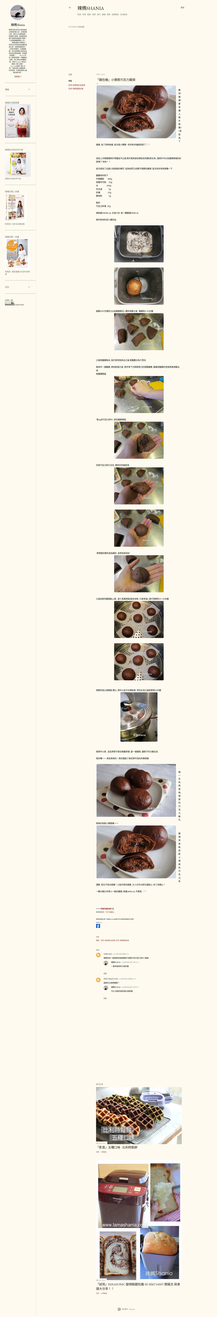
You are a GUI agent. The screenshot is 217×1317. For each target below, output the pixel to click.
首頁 (79, 14)
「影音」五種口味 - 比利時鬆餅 (116, 1147)
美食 (108, 14)
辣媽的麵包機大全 (107, 909)
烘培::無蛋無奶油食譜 (76, 85)
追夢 (94, 14)
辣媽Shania (90, 8)
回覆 (105, 974)
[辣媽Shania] (98, 927)
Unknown (108, 954)
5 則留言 (104, 1152)
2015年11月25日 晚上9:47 (127, 979)
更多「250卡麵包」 (108, 912)
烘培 (84, 14)
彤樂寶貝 (115, 14)
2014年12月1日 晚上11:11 (121, 954)
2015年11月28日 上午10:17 (130, 962)
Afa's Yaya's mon (111, 979)
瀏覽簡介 (17, 76)
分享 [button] (70, 74)
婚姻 (103, 14)
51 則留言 (104, 1293)
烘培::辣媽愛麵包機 (75, 88)
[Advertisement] (139, 1059)
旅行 (99, 14)
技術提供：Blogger (128, 1309)
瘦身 (89, 14)
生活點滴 (123, 14)
